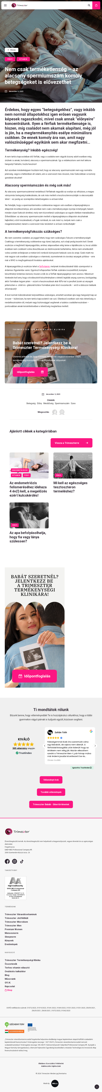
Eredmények (11, 944)
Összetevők (11, 964)
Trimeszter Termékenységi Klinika (22, 960)
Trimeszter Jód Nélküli (16, 918)
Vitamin (23, 59)
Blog (7, 975)
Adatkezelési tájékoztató (51, 1066)
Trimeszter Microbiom (16, 922)
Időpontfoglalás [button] (26, 372)
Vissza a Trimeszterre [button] (67, 443)
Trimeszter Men (13, 925)
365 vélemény (19, 748)
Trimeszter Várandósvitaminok (21, 914)
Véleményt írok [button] (51, 780)
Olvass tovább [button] (54, 760)
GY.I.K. (8, 982)
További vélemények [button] (51, 792)
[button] (29, 465)
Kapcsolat (10, 986)
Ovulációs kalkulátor (15, 971)
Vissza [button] (12, 50)
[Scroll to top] (97, 1086)
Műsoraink (10, 979)
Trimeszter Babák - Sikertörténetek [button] (51, 804)
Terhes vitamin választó (17, 967)
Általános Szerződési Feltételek (51, 1063)
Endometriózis (20, 470)
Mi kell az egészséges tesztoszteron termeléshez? (70, 487)
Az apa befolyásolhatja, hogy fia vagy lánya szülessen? (28, 537)
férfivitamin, (44, 266)
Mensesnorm (11, 933)
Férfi (10, 59)
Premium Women (13, 929)
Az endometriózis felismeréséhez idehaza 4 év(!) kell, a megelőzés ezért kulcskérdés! (28, 489)
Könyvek (9, 940)
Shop (9, 990)
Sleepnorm (10, 937)
